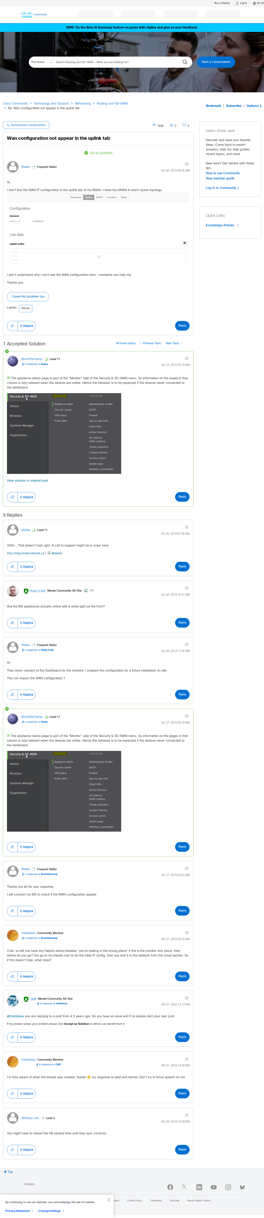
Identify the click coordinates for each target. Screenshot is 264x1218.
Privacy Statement (17, 1210)
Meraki (25, 308)
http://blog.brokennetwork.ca (25, 553)
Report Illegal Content (199, 1201)
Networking (83, 103)
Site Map (174, 1201)
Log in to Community (221, 188)
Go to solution (101, 153)
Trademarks (156, 1201)
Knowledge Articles (220, 225)
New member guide (220, 178)
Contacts (29, 1184)
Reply (182, 325)
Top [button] (10, 1172)
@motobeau (15, 1016)
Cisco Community (15, 103)
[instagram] (228, 1187)
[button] (12, 326)
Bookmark (213, 106)
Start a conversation (216, 62)
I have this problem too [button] (28, 296)
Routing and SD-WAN (112, 103)
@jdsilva (57, 553)
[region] (57, 1206)
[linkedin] (199, 1187)
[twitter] (185, 1187)
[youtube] (214, 1187)
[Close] (109, 1200)
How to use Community (223, 173)
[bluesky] (242, 1186)
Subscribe (233, 106)
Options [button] (253, 106)
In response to (36, 364)
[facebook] (170, 1187)
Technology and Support (51, 103)
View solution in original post (27, 480)
